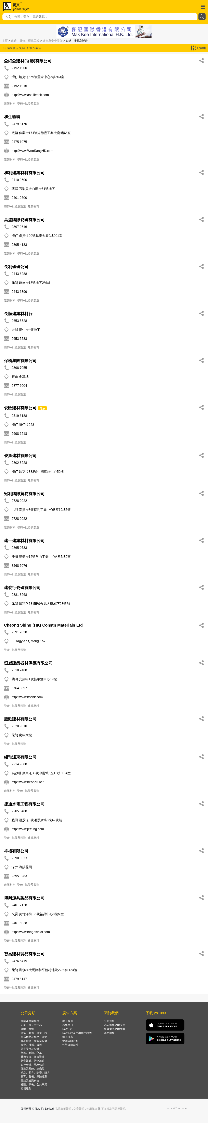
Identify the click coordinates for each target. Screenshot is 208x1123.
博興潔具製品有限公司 (24, 898)
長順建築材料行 (18, 313)
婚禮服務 (26, 1088)
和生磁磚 (12, 116)
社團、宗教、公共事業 (34, 1084)
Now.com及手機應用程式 (77, 1033)
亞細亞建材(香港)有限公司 (28, 61)
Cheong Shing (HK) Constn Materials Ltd (43, 625)
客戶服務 (109, 1033)
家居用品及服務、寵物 (34, 1036)
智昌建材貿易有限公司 (24, 954)
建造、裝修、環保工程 (25, 40)
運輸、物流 (27, 1028)
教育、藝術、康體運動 (34, 1076)
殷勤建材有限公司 (20, 719)
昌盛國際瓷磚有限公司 (24, 219)
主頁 (5, 40)
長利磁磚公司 (16, 266)
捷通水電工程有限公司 (24, 804)
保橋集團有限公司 (20, 360)
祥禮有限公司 (16, 851)
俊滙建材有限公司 (20, 455)
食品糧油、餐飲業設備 (34, 1040)
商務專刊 (67, 1025)
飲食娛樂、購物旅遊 (32, 1060)
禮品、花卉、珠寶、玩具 (35, 1072)
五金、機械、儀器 (31, 1044)
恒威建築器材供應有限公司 (28, 663)
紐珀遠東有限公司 (20, 757)
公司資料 (109, 1021)
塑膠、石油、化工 (31, 1052)
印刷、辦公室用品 (31, 1025)
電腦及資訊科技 (30, 1080)
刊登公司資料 (70, 1044)
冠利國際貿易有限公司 (24, 493)
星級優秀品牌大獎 (114, 1028)
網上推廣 (67, 1036)
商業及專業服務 (30, 1021)
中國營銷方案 (70, 1040)
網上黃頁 (67, 1021)
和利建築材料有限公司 (24, 172)
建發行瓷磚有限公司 (22, 587)
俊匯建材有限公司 (20, 408)
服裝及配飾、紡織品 (32, 1068)
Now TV (67, 1028)
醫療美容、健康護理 (32, 1056)
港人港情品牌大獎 (114, 1025)
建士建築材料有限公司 (24, 540)
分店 (42, 408)
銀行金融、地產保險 (32, 1064)
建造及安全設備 (53, 40)
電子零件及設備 (30, 1048)
